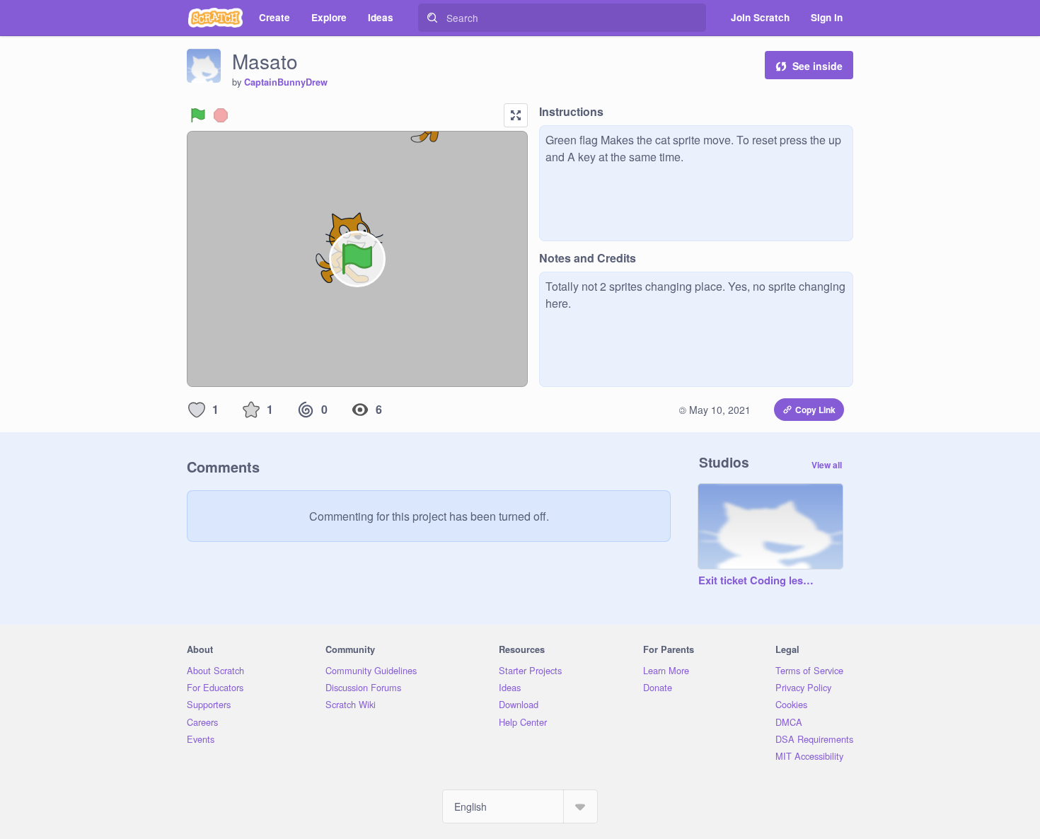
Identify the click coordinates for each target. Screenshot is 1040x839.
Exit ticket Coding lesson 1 (756, 580)
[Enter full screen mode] (516, 115)
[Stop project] (220, 115)
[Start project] (198, 115)
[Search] (432, 18)
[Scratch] (215, 17)
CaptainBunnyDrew (286, 82)
